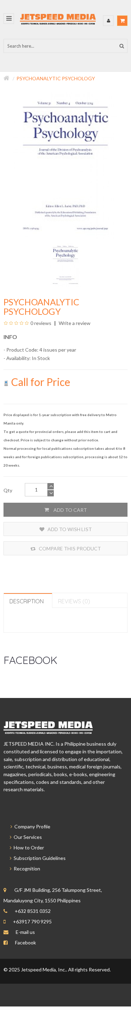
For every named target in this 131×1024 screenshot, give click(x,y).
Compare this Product (69, 548)
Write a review (74, 323)
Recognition (26, 869)
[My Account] (108, 20)
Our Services (27, 837)
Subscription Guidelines (39, 858)
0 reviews (40, 323)
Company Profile (31, 826)
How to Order (28, 847)
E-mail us (25, 932)
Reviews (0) (74, 601)
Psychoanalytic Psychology (55, 78)
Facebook (25, 942)
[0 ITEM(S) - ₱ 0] (122, 20)
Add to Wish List (69, 529)
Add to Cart (69, 510)
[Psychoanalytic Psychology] (65, 264)
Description (26, 601)
